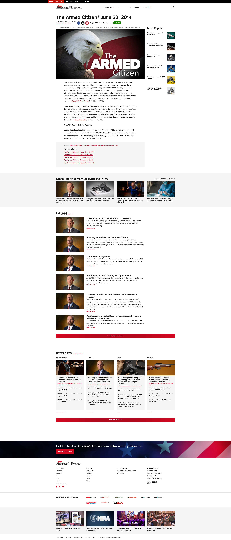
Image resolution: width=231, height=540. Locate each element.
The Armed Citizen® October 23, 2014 (78, 157)
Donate (77, 1)
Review (151, 385)
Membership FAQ (152, 476)
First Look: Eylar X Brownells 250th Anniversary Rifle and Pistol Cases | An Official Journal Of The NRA (129, 404)
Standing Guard (92, 384)
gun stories (94, 145)
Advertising (59, 471)
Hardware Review (168, 383)
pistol (132, 386)
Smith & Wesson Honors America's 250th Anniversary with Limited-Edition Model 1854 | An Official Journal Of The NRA (130, 397)
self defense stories (112, 145)
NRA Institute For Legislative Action (127, 471)
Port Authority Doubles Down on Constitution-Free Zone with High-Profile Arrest (113, 317)
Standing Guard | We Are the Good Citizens (107, 237)
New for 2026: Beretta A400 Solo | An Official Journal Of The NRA (129, 390)
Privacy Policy (59, 537)
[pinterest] (87, 22)
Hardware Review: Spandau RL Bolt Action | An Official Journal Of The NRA (160, 379)
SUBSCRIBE (65, 451)
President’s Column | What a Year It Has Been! (108, 218)
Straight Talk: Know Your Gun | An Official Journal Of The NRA (100, 199)
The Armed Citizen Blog (73, 383)
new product (138, 386)
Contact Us (59, 473)
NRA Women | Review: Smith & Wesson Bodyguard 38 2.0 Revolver (160, 389)
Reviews (150, 358)
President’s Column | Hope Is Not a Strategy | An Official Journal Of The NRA (69, 200)
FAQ (57, 476)
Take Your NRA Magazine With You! (68, 529)
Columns (108, 7)
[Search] (173, 7)
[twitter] (83, 22)
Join (67, 1)
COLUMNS (108, 384)
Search (58, 481)
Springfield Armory (124, 386)
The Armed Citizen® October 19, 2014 (78, 160)
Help (57, 478)
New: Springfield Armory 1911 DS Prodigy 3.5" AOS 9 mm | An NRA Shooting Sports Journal (130, 380)
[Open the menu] (149, 7)
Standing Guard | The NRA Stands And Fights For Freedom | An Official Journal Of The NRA (99, 402)
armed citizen (74, 145)
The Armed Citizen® (61, 23)
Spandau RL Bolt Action (155, 383)
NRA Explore (120, 473)
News (119, 7)
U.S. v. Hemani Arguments (99, 256)
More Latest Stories (122, 336)
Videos (136, 7)
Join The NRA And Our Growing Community (99, 529)
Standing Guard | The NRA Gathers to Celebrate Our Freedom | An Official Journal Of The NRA (98, 395)
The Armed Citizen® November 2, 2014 (79, 152)
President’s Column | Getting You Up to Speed (108, 275)
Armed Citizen (61, 358)
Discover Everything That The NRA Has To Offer (129, 529)
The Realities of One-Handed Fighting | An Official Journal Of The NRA (130, 200)
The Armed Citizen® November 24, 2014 (79, 162)
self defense (102, 145)
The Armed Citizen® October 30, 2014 (78, 154)
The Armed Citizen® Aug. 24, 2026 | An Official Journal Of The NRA (69, 379)
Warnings (88, 537)
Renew (72, 1)
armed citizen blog (84, 145)
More (69, 214)
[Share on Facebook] (79, 22)
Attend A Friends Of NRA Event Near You (160, 529)
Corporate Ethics (78, 537)
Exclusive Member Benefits (154, 473)
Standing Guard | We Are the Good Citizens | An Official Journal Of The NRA (100, 388)
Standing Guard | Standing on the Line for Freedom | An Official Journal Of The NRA (100, 379)
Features (127, 7)
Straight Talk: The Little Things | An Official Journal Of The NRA (160, 199)
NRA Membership (152, 471)
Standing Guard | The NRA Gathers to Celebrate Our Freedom (111, 295)
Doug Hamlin (101, 384)
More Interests (77, 354)
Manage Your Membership (154, 478)
